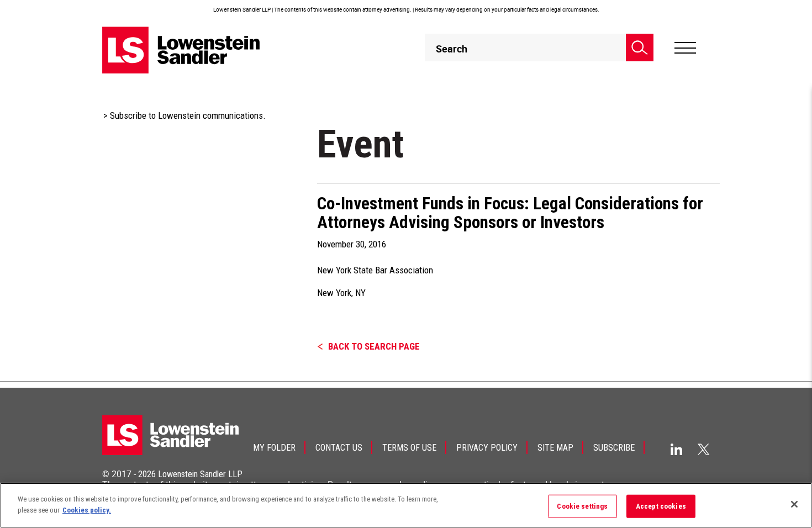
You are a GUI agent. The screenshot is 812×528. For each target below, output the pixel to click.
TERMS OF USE (409, 447)
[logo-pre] (181, 50)
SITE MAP (555, 447)
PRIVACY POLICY (487, 447)
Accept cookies (661, 506)
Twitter (704, 449)
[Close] (794, 504)
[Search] (639, 47)
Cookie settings (582, 506)
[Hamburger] (685, 48)
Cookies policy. (86, 509)
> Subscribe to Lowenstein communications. (184, 115)
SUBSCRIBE (614, 447)
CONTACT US (338, 447)
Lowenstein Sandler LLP (200, 474)
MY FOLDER (274, 447)
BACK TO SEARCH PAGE (374, 346)
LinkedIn (676, 449)
